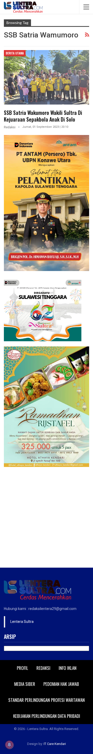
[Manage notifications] (9, 745)
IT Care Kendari (55, 744)
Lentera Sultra (22, 622)
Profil (22, 668)
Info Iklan (67, 668)
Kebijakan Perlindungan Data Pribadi (46, 716)
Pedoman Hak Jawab (61, 684)
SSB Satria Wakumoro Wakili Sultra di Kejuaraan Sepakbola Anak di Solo (43, 116)
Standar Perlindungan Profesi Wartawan (46, 700)
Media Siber (24, 684)
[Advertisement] (46, 518)
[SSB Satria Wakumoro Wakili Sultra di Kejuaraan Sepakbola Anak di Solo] (46, 77)
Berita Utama (15, 53)
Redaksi (43, 668)
